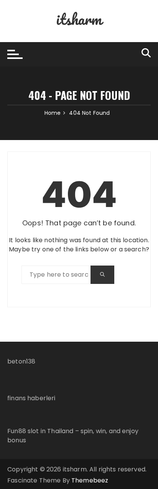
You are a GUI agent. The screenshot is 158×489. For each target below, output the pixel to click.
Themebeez (89, 480)
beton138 (21, 361)
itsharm (79, 19)
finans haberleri (31, 398)
